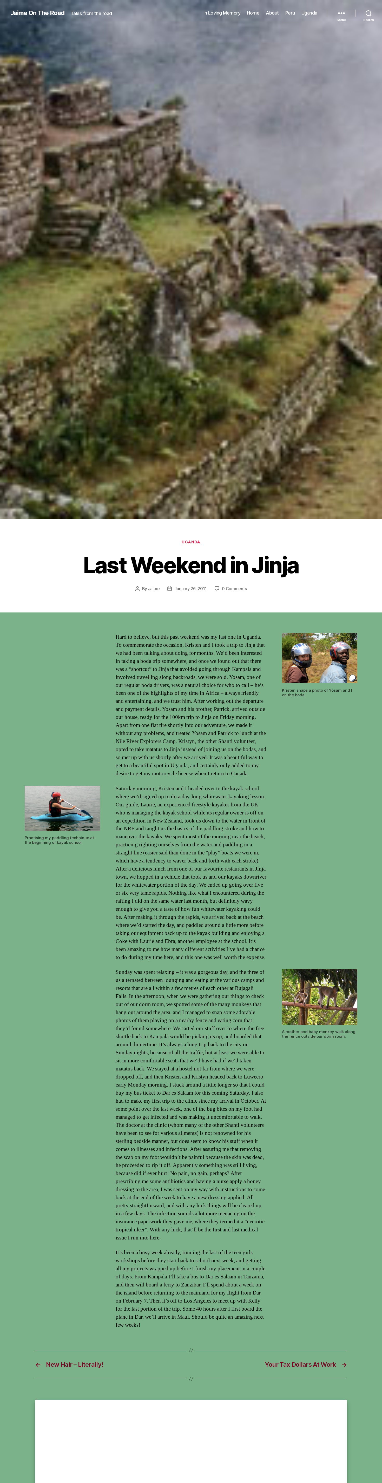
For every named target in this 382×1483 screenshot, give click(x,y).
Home (253, 13)
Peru (290, 13)
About (272, 13)
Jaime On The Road (37, 13)
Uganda (309, 13)
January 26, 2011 (190, 588)
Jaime (154, 588)
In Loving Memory (221, 13)
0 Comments (234, 588)
